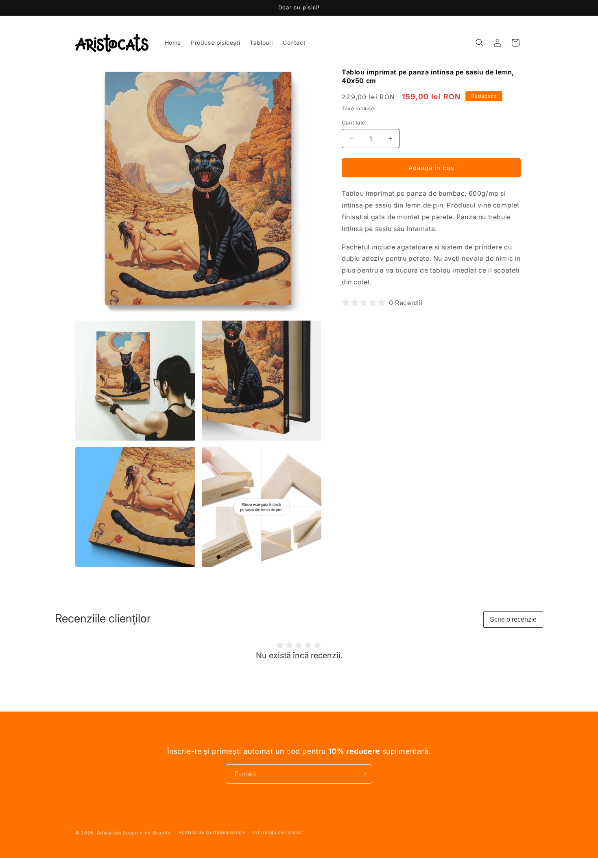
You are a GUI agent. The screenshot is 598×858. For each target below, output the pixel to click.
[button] (480, 43)
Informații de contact (278, 832)
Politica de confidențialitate (212, 832)
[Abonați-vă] (363, 774)
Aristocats (109, 833)
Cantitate (354, 122)
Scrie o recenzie (513, 619)
